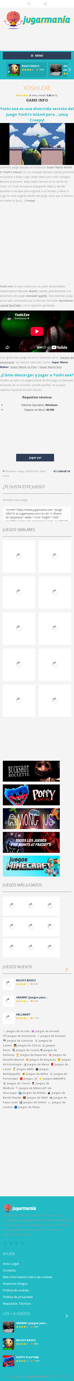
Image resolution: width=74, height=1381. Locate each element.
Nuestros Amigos (15, 1284)
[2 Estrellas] (19, 95)
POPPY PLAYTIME (27, 1357)
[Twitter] (11, 1243)
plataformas (32, 471)
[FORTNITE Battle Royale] (12, 947)
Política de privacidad (17, 1297)
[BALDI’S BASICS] (31, 905)
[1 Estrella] (17, 95)
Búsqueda (29, 4)
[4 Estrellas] (24, 95)
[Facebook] (6, 1243)
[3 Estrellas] (22, 95)
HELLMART (23, 1014)
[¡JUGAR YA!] (14, 69)
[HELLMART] (8, 1018)
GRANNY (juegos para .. (32, 997)
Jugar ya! (35, 457)
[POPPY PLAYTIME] (50, 905)
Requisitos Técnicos (17, 1303)
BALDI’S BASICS (30, 66)
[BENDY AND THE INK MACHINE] (50, 926)
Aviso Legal (11, 1264)
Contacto (9, 1270)
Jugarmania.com (38, 1376)
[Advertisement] (38, 38)
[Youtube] (17, 1243)
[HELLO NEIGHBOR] (12, 926)
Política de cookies (16, 1290)
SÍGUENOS (45, 4)
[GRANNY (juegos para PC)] (12, 905)
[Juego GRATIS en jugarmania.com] (37, 20)
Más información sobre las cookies (27, 1277)
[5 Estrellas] (27, 95)
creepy (20, 471)
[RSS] (23, 1243)
